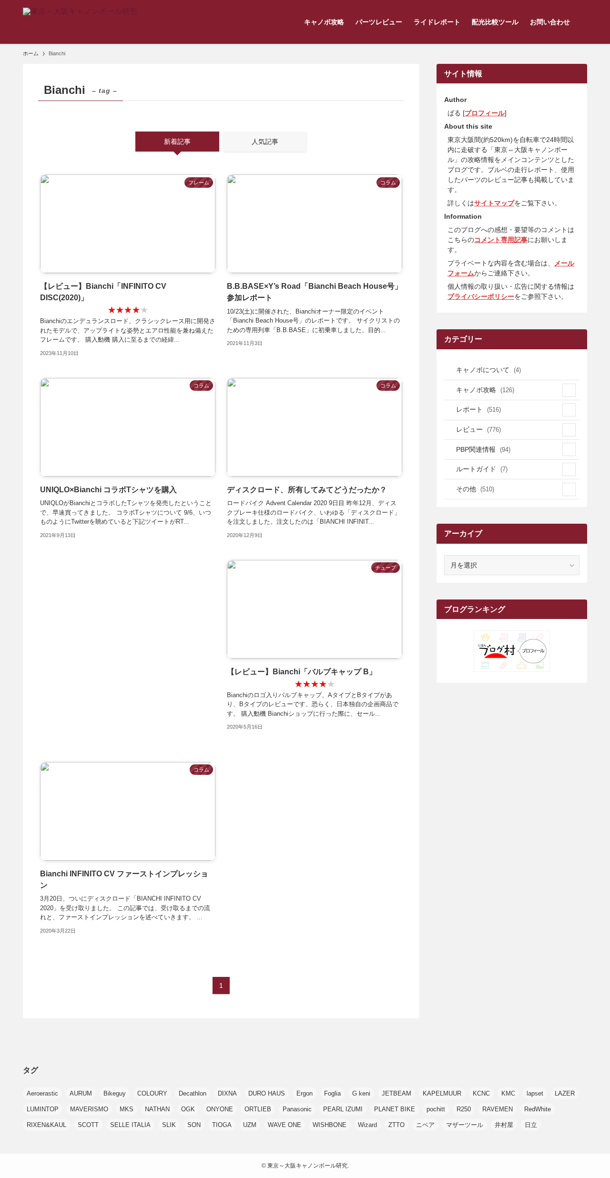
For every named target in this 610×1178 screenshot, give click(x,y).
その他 (475, 489)
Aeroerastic (42, 1093)
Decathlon (192, 1093)
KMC (508, 1093)
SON (194, 1124)
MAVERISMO (89, 1109)
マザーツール (464, 1124)
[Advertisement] (127, 651)
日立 (531, 1124)
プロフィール (485, 113)
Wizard (367, 1124)
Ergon (304, 1093)
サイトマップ (494, 203)
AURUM (81, 1093)
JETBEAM (396, 1093)
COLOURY (152, 1093)
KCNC (481, 1093)
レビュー (478, 429)
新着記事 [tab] (177, 141)
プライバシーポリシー (480, 296)
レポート (478, 409)
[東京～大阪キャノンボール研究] (80, 22)
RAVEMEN (497, 1109)
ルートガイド (482, 469)
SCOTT (88, 1124)
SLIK (169, 1124)
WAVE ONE (284, 1124)
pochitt (436, 1109)
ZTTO (396, 1124)
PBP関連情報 (483, 449)
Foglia (332, 1093)
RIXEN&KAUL (46, 1124)
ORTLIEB (257, 1109)
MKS (126, 1109)
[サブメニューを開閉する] (569, 390)
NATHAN (157, 1109)
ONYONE (219, 1109)
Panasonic (297, 1109)
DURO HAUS (266, 1093)
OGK (188, 1109)
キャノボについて (488, 370)
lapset (535, 1093)
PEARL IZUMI (343, 1109)
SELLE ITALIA (130, 1124)
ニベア (425, 1124)
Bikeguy (114, 1093)
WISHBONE (329, 1124)
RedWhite (537, 1109)
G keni (361, 1093)
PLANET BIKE (394, 1109)
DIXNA (227, 1093)
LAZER (565, 1093)
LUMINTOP (43, 1109)
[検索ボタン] (581, 22)
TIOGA (222, 1124)
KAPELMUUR (442, 1093)
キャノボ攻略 (485, 390)
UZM (249, 1124)
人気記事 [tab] (265, 141)
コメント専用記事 (501, 240)
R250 (464, 1109)
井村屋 (504, 1124)
